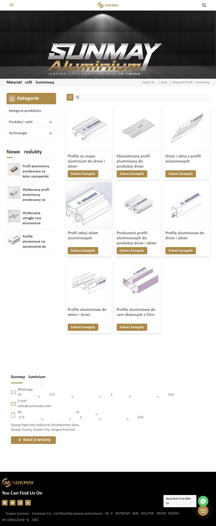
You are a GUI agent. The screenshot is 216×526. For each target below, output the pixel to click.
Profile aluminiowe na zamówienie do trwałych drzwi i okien (35, 242)
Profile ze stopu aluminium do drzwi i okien (86, 161)
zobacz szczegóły (83, 174)
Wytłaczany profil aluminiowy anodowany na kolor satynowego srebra (36, 195)
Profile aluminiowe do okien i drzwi (87, 312)
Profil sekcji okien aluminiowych (83, 235)
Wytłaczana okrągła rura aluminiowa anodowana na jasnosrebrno (34, 218)
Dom (164, 82)
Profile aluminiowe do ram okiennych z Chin (136, 312)
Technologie (18, 133)
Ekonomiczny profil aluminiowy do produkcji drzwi (133, 161)
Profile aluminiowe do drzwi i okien (184, 235)
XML (135, 514)
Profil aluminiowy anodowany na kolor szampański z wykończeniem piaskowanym (36, 171)
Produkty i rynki (20, 122)
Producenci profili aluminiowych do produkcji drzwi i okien (137, 238)
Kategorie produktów (25, 111)
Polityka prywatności (160, 514)
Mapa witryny (117, 514)
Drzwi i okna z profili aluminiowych (183, 159)
